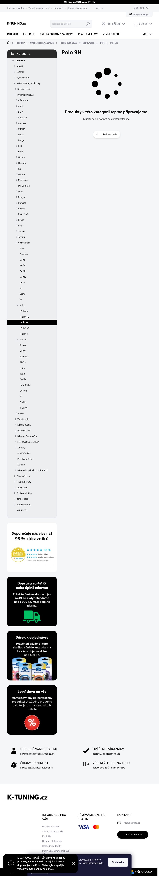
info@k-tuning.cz (131, 823)
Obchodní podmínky (51, 846)
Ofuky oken (22, 487)
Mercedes (22, 180)
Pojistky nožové (24, 459)
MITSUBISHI (24, 186)
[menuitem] (13, 34)
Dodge (21, 140)
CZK (142, 8)
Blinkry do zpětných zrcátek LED (32, 470)
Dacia (21, 134)
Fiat (20, 146)
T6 (21, 396)
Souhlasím (118, 862)
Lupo (22, 368)
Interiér (20, 66)
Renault (22, 208)
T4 (21, 288)
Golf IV (23, 277)
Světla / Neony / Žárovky (28, 83)
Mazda (21, 174)
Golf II (22, 265)
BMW (20, 112)
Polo (22, 305)
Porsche (22, 203)
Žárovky (21, 447)
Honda (21, 157)
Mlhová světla (24, 425)
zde (101, 863)
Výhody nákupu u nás (38, 8)
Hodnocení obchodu (77, 8)
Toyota (21, 237)
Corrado (24, 254)
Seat (20, 225)
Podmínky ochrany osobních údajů (56, 852)
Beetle (23, 402)
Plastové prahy (24, 482)
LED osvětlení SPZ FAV (28, 442)
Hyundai (22, 163)
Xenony (21, 464)
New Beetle (25, 385)
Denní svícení (23, 89)
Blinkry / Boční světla (27, 436)
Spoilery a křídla (24, 493)
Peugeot (22, 197)
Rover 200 (23, 214)
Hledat (88, 24)
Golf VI (23, 351)
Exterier (20, 72)
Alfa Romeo (23, 100)
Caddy (23, 379)
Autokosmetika (24, 504)
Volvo (21, 413)
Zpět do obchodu (109, 134)
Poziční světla (24, 453)
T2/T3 (23, 362)
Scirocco (24, 356)
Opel (20, 191)
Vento (22, 294)
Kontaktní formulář (133, 834)
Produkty (20, 60)
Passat (23, 339)
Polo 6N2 (24, 317)
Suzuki (21, 231)
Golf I (22, 260)
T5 (21, 299)
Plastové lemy (23, 476)
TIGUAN (23, 408)
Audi (20, 106)
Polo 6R (24, 334)
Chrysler (22, 123)
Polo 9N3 (24, 328)
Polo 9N (24, 322)
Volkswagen (24, 242)
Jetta (22, 373)
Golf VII (23, 391)
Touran (23, 345)
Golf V (23, 282)
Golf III (23, 271)
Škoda (21, 220)
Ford (20, 151)
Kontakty (58, 8)
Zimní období (23, 499)
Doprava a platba (15, 8)
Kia (19, 169)
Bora (22, 248)
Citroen (21, 129)
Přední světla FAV (25, 95)
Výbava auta (23, 77)
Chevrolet (22, 117)
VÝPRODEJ (22, 510)
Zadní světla (23, 419)
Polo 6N (24, 311)
